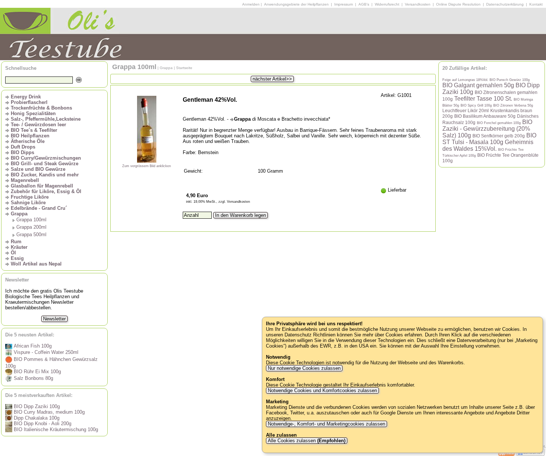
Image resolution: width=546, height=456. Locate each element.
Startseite (184, 68)
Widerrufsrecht (387, 4)
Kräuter (19, 247)
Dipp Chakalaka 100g (35, 418)
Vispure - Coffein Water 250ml (45, 352)
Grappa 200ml (31, 227)
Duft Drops (23, 147)
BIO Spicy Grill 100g (476, 105)
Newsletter (54, 319)
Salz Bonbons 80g (32, 378)
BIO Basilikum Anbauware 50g (485, 116)
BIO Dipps (22, 152)
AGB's (363, 4)
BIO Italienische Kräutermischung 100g (55, 429)
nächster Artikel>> (272, 79)
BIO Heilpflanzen (30, 136)
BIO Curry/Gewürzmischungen (46, 158)
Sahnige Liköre (28, 202)
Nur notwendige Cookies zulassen (304, 368)
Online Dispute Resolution (458, 4)
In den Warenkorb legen (240, 215)
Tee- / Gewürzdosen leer (38, 124)
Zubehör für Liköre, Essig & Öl (46, 191)
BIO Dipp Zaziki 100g (36, 406)
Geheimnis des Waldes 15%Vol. (487, 145)
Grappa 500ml (31, 234)
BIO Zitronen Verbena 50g (513, 105)
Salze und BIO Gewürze (38, 169)
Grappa (19, 213)
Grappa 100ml (31, 219)
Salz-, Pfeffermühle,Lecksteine (46, 119)
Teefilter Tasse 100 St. (483, 98)
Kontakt (536, 4)
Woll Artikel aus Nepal (36, 264)
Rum (16, 241)
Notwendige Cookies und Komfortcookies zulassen (322, 390)
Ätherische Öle (28, 141)
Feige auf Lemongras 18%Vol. (466, 80)
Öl (13, 252)
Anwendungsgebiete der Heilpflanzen (296, 4)
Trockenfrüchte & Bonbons (41, 108)
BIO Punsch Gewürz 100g (510, 80)
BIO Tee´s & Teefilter (34, 130)
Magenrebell (25, 180)
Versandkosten (418, 4)
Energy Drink (26, 97)
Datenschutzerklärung (505, 4)
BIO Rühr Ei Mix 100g (36, 371)
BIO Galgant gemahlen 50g (478, 85)
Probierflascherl (29, 102)
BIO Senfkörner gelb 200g (498, 135)
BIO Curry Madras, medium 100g (48, 412)
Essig (17, 258)
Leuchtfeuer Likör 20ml (465, 110)
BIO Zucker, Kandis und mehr (45, 174)
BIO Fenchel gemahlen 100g (499, 123)
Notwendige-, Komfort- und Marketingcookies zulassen (326, 424)
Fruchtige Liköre (30, 197)
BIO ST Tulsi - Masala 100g (489, 138)
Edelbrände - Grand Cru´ (39, 208)
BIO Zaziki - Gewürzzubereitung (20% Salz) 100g (487, 129)
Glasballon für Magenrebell (42, 186)
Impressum (343, 4)
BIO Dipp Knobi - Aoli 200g (41, 423)
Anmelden (251, 4)
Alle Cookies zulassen (305, 440)
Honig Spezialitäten (33, 113)
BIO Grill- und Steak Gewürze (44, 163)
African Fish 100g (32, 346)
